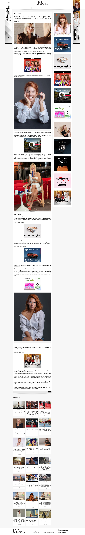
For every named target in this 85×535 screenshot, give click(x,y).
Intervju (50, 7)
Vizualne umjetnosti (21, 7)
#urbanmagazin (63, 532)
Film (45, 7)
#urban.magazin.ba (64, 530)
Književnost (35, 7)
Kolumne (55, 7)
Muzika (41, 7)
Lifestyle (66, 7)
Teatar (29, 7)
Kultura (60, 7)
